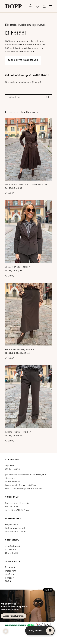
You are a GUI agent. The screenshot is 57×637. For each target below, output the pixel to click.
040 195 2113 (14, 549)
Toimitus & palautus (15, 531)
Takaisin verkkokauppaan (23, 60)
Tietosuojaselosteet (15, 528)
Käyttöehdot (11, 524)
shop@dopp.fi (34, 82)
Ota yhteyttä (11, 553)
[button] (5, 631)
